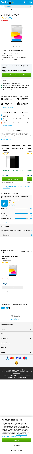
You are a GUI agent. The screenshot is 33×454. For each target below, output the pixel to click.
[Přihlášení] (24, 2)
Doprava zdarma (9, 182)
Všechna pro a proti (7, 125)
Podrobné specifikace (8, 107)
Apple (2, 12)
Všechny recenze (7, 222)
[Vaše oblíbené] (27, 2)
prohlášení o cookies (16, 436)
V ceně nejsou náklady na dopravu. (17, 370)
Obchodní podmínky (11, 377)
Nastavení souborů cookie (24, 375)
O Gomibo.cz (5, 375)
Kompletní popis (7, 139)
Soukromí (12, 375)
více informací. (16, 373)
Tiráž (16, 375)
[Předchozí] (4, 34)
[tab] (13, 46)
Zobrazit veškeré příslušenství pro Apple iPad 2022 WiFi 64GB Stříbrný (16, 187)
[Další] (29, 34)
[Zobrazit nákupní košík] (30, 2)
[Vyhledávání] (30, 6)
